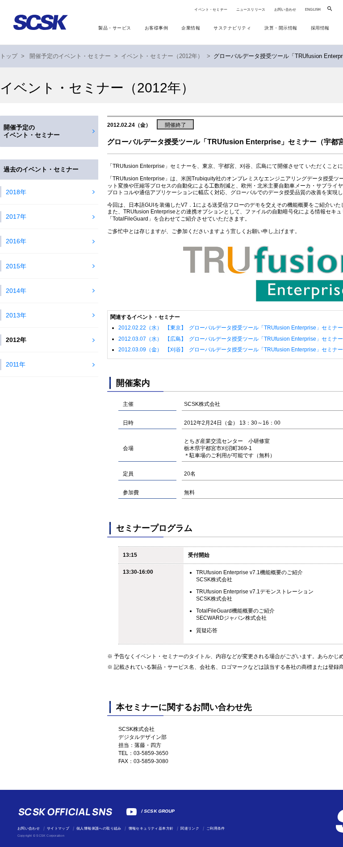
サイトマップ (58, 828)
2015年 (16, 266)
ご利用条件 (215, 828)
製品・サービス (114, 27)
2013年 (16, 315)
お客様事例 (156, 27)
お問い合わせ (285, 10)
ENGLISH (313, 10)
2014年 (16, 290)
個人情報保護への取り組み (98, 828)
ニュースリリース (250, 10)
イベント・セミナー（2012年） (162, 56)
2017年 (16, 216)
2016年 (16, 241)
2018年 (16, 192)
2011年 (15, 364)
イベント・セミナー (210, 10)
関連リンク (189, 828)
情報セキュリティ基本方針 (151, 828)
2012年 (16, 339)
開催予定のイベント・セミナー (70, 56)
